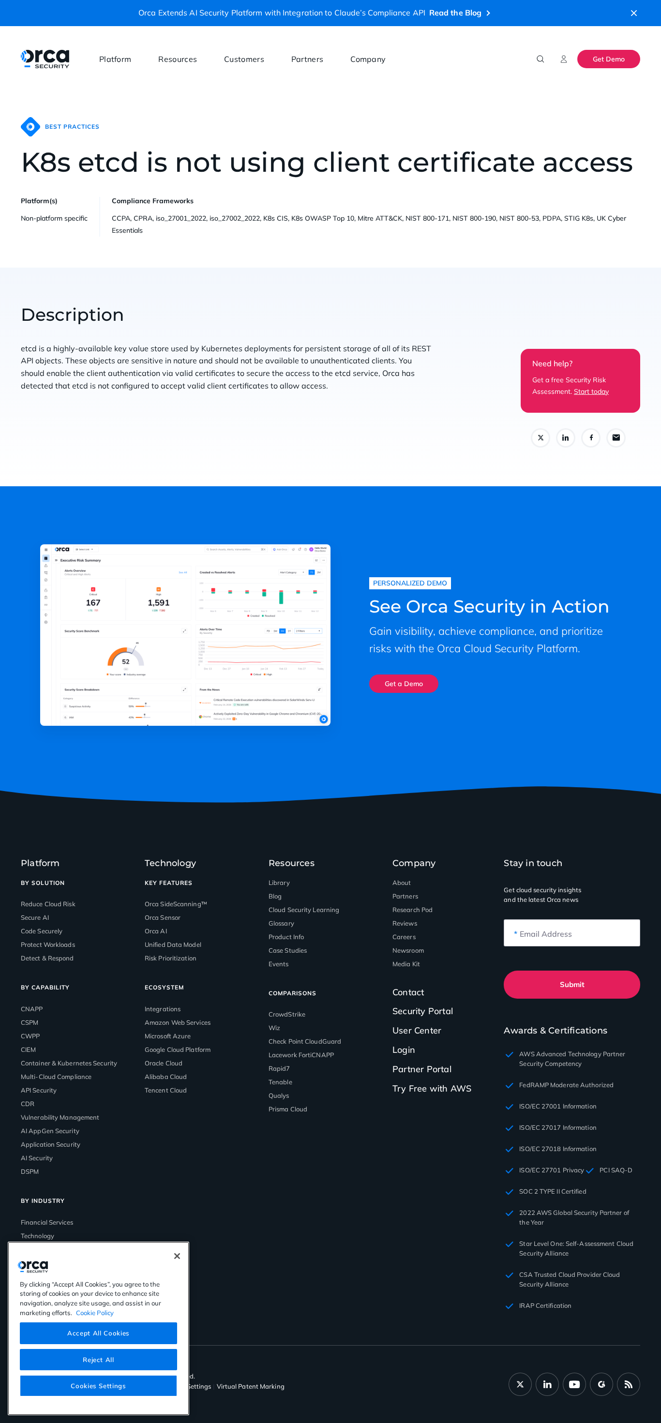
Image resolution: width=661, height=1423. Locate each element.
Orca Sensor (162, 917)
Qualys (279, 1095)
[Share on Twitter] (540, 438)
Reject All (98, 1359)
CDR (27, 1104)
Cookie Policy (95, 1312)
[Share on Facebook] (591, 438)
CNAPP (32, 1009)
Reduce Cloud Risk (48, 904)
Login (403, 1049)
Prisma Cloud (288, 1109)
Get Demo (609, 59)
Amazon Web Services (177, 1022)
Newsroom (408, 950)
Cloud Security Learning (304, 910)
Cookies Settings (98, 1385)
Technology (37, 1236)
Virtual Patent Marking (251, 1386)
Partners (307, 59)
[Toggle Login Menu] (563, 59)
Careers (404, 937)
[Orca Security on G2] (601, 1384)
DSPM (30, 1171)
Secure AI (35, 917)
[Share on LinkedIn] (565, 438)
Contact (408, 992)
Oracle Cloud (163, 1063)
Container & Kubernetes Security (69, 1063)
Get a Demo (404, 683)
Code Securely (41, 931)
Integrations (162, 1009)
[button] (633, 13)
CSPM (29, 1022)
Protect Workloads (48, 944)
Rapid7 (279, 1068)
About (401, 882)
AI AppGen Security (50, 1131)
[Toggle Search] (540, 59)
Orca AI (156, 931)
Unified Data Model (173, 944)
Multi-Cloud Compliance (56, 1076)
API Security (39, 1090)
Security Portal (422, 1011)
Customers (244, 59)
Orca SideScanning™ (176, 904)
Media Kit (406, 964)
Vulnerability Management (60, 1117)
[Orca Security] (45, 59)
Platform (115, 59)
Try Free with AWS (431, 1088)
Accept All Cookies (98, 1333)
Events (279, 964)
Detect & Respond (47, 958)
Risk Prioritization (170, 958)
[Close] (177, 1256)
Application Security (50, 1144)
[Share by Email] (616, 438)
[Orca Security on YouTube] (574, 1384)
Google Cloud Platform (177, 1049)
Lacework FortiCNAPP (301, 1055)
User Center (416, 1030)
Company (368, 59)
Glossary (281, 923)
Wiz (274, 1028)
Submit (572, 984)
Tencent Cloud (166, 1090)
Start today (591, 391)
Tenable (280, 1082)
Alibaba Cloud (166, 1076)
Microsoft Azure (168, 1036)
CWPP (30, 1036)
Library (279, 882)
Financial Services (47, 1222)
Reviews (404, 923)
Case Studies (288, 950)
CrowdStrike (287, 1014)
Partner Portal (421, 1069)
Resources (177, 59)
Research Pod (412, 910)
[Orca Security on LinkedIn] (547, 1384)
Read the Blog (455, 12)
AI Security (37, 1158)
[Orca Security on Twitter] (520, 1384)
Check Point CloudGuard (305, 1041)
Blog (275, 896)
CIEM (28, 1049)
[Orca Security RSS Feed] (628, 1384)
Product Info (286, 937)
